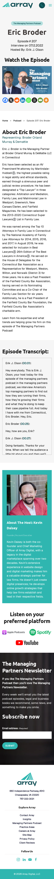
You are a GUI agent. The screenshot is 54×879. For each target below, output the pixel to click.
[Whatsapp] (28, 100)
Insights (27, 819)
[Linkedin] (22, 100)
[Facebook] (5, 100)
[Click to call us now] (42, 5)
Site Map (27, 834)
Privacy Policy (27, 838)
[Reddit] (17, 100)
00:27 (26, 438)
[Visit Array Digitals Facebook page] (36, 859)
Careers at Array (27, 830)
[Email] (40, 100)
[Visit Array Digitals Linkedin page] (24, 859)
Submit (10, 745)
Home (5, 120)
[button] (50, 5)
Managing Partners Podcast (27, 823)
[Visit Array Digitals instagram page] (18, 859)
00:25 (24, 424)
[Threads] (34, 100)
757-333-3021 (27, 798)
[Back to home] (18, 5)
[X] (11, 100)
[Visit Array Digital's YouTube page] (30, 859)
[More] (46, 100)
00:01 (26, 363)
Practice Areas (27, 827)
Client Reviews (27, 842)
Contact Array (27, 815)
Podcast (17, 120)
